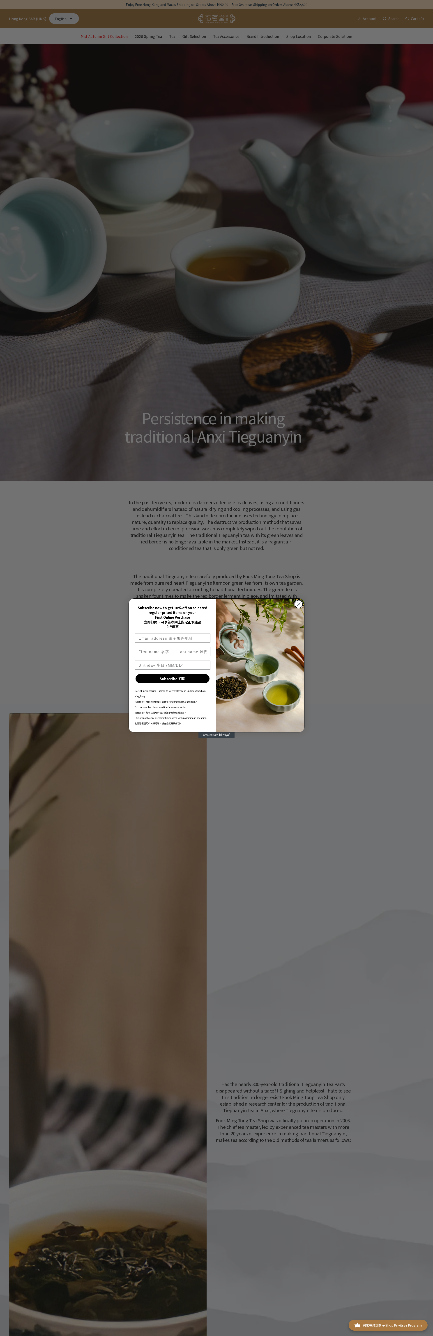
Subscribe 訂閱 (173, 678)
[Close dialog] (299, 604)
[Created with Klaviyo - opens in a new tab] (216, 735)
